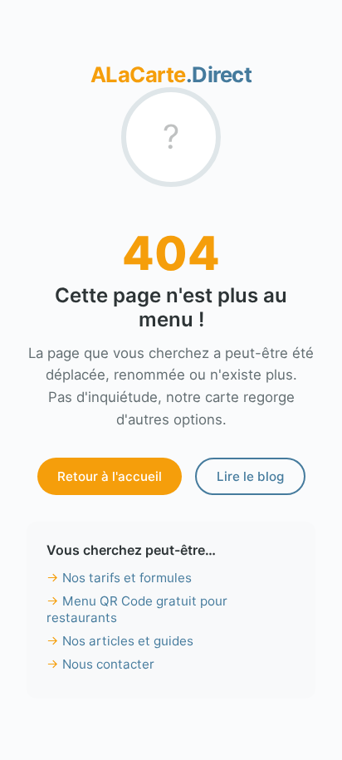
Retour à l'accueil (109, 476)
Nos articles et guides (127, 641)
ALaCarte (171, 74)
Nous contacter (108, 664)
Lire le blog (250, 476)
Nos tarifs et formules (127, 578)
